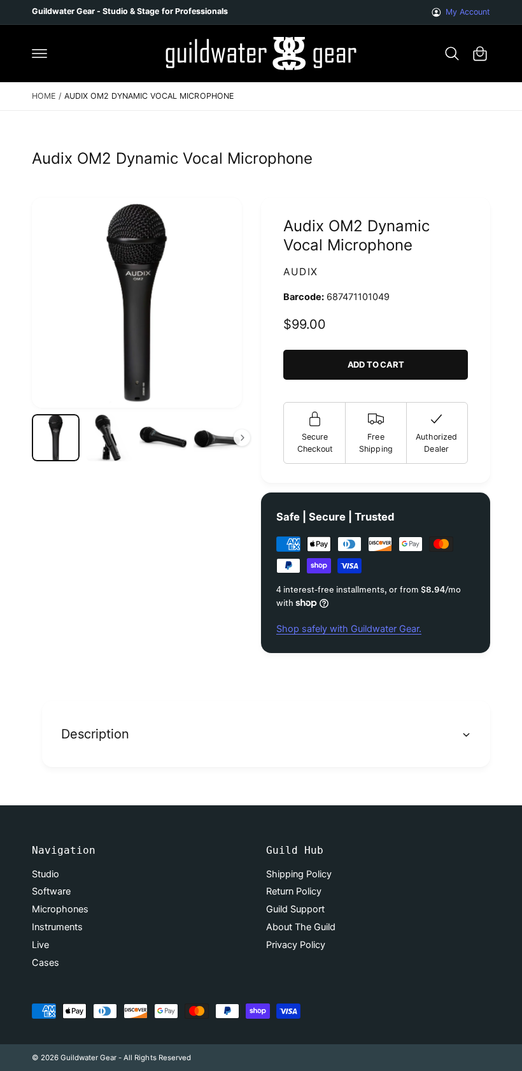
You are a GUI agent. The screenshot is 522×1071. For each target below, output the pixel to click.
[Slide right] (242, 437)
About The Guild (300, 927)
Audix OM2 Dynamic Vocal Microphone (149, 96)
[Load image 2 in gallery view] (110, 438)
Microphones (60, 909)
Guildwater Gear (88, 1057)
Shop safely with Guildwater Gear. (348, 629)
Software (51, 891)
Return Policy (293, 891)
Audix (300, 272)
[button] (39, 54)
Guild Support (295, 909)
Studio (45, 874)
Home (43, 96)
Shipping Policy (299, 874)
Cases (45, 962)
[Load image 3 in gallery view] (163, 438)
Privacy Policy (295, 945)
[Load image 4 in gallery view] (217, 438)
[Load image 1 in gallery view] (56, 438)
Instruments (57, 927)
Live (40, 945)
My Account (468, 12)
